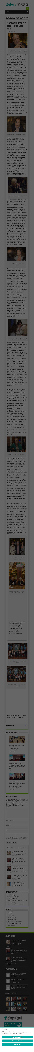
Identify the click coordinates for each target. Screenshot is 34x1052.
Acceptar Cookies (17, 1037)
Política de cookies (17, 1033)
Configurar (17, 1044)
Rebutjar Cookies (17, 1041)
